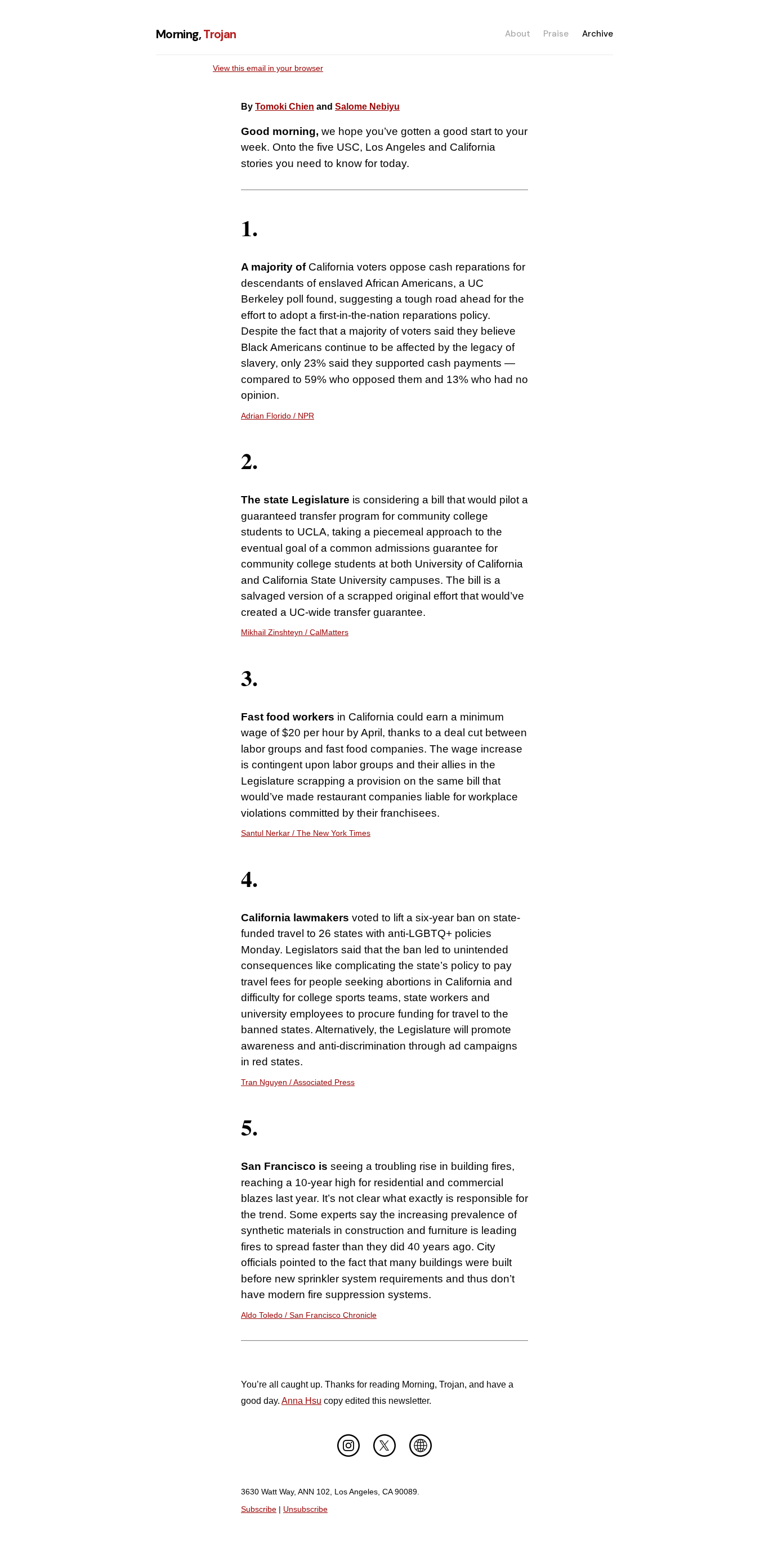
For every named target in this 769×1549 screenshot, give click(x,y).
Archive (597, 33)
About (517, 33)
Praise (556, 33)
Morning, (196, 34)
